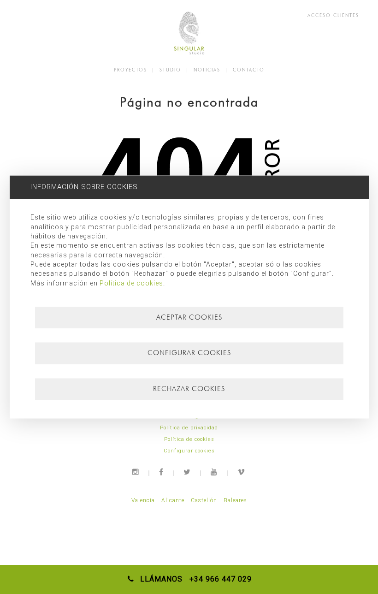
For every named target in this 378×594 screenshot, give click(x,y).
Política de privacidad (189, 428)
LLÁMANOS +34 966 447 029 (194, 579)
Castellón (204, 500)
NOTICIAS (207, 69)
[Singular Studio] (189, 33)
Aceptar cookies (189, 317)
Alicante (172, 500)
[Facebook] (161, 472)
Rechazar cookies (189, 389)
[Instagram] (136, 472)
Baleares (235, 500)
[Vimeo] (241, 472)
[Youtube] (214, 472)
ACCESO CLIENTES (333, 15)
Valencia (143, 500)
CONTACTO (249, 69)
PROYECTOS (130, 69)
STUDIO (170, 69)
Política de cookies (189, 439)
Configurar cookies (189, 451)
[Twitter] (187, 472)
